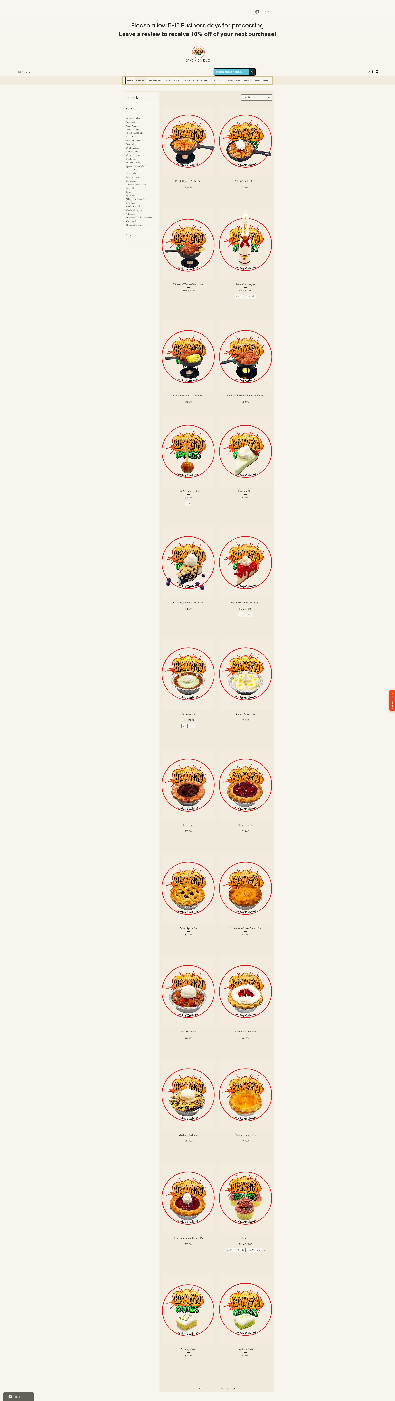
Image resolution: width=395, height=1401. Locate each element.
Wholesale (130, 214)
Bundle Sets (131, 159)
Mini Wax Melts (133, 151)
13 (227, 1388)
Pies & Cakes (131, 136)
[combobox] (256, 97)
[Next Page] (234, 1389)
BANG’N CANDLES (198, 60)
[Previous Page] (200, 1389)
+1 (265, 1250)
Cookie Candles (133, 155)
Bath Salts (130, 203)
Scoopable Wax (132, 129)
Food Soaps (131, 181)
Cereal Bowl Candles (135, 133)
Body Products (132, 177)
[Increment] (212, 194)
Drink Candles (132, 148)
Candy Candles (132, 126)
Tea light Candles (133, 169)
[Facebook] (372, 71)
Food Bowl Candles (134, 140)
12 (222, 1388)
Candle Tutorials (133, 206)
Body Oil (130, 188)
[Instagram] (377, 71)
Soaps (128, 192)
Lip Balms (130, 195)
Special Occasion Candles (137, 166)
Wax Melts (130, 144)
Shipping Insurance (134, 225)
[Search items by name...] (252, 72)
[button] (369, 71)
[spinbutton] (188, 194)
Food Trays (131, 122)
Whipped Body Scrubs (135, 199)
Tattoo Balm (131, 173)
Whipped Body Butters (136, 184)
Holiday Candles (133, 162)
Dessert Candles (133, 118)
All (127, 114)
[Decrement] (164, 194)
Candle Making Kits (134, 210)
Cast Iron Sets (132, 221)
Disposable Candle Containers (139, 217)
